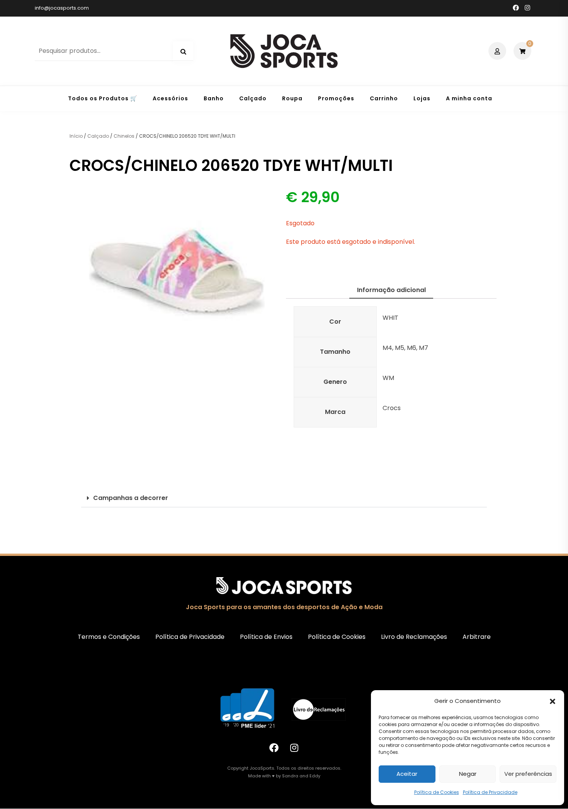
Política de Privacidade (490, 792)
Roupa (292, 98)
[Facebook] (274, 747)
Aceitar (406, 774)
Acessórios (170, 98)
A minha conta (469, 98)
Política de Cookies (436, 792)
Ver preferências (528, 774)
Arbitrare (477, 636)
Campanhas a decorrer (130, 497)
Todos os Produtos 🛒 (102, 98)
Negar (467, 774)
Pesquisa (183, 51)
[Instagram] (294, 747)
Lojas (421, 98)
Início (76, 136)
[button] (552, 701)
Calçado (253, 98)
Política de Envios (266, 636)
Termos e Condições (109, 636)
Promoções (336, 98)
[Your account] (498, 51)
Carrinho (384, 98)
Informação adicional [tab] (391, 289)
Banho (214, 98)
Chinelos (124, 136)
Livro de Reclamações (414, 636)
